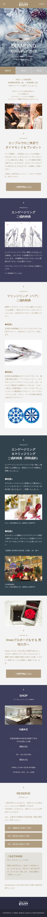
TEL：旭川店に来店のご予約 (18, 836)
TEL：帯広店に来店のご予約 (18, 844)
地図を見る (23, 746)
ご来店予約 (41, 4)
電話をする (23, 759)
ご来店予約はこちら (23, 187)
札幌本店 (8, 71)
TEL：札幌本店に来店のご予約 (19, 828)
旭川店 (23, 71)
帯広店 (39, 71)
